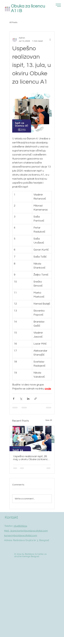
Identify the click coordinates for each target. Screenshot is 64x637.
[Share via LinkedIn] (28, 398)
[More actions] (50, 39)
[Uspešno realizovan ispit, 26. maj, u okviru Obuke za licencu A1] (32, 438)
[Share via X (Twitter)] (20, 398)
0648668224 (20, 526)
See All (48, 420)
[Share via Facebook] (13, 398)
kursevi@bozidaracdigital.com (20, 535)
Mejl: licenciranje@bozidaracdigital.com (26, 530)
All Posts (13, 22)
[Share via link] (35, 398)
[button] (58, 5)
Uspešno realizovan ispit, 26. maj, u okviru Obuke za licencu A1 (31, 458)
